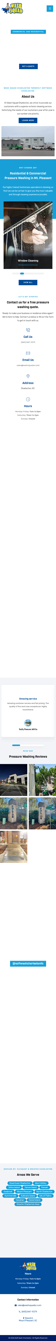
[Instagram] (34, 1327)
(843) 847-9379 (28, 342)
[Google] (26, 1327)
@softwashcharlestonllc (28, 963)
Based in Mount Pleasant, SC (28, 1319)
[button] (28, 66)
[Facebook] (30, 1327)
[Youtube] (39, 1327)
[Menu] (50, 8)
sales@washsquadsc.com (28, 365)
